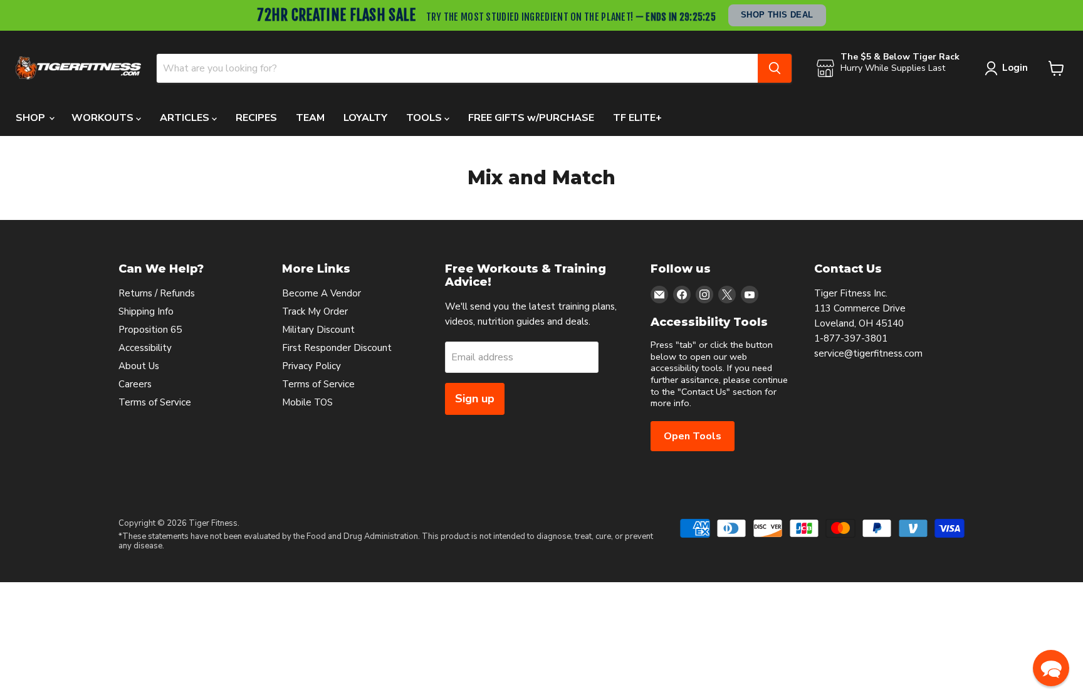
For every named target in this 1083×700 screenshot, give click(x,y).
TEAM (310, 118)
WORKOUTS (103, 118)
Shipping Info (146, 311)
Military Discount (318, 329)
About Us (138, 366)
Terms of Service (154, 402)
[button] (1051, 668)
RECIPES (256, 118)
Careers (135, 384)
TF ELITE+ (637, 118)
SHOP (32, 118)
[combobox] (457, 68)
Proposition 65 (150, 329)
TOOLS (425, 118)
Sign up (474, 398)
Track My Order (315, 311)
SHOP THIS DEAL (777, 14)
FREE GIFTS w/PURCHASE (531, 118)
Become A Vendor (321, 293)
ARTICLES (186, 118)
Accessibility (145, 348)
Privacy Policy (311, 366)
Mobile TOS (307, 402)
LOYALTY (365, 118)
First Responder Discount (337, 348)
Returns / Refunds (156, 293)
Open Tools (692, 436)
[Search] (775, 68)
